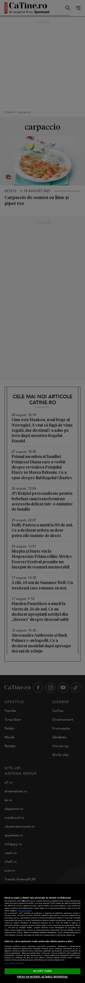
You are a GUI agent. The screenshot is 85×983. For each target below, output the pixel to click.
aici (6, 928)
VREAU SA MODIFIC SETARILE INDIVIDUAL (42, 976)
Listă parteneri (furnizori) (14, 963)
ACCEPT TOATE (42, 971)
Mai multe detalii (25, 911)
